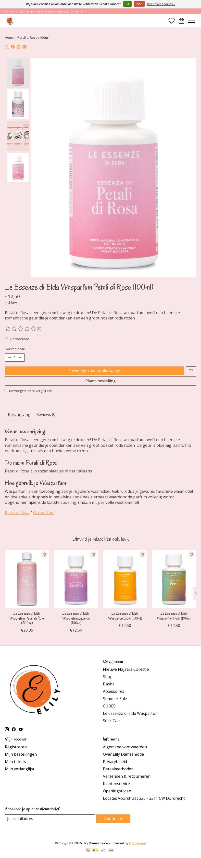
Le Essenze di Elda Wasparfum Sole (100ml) (125, 616)
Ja (127, 4)
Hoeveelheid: (15, 349)
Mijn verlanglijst (19, 769)
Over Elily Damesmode (123, 754)
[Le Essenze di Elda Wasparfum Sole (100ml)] (125, 579)
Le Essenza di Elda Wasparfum (131, 713)
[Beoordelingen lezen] (21, 329)
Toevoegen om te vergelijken (30, 390)
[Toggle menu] (191, 21)
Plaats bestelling (100, 381)
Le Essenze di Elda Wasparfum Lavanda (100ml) (76, 618)
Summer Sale (115, 698)
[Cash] (88, 850)
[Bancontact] (103, 850)
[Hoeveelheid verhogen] (20, 357)
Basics (108, 684)
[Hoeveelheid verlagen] (9, 357)
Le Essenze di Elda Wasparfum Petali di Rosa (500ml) (27, 618)
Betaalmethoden (118, 769)
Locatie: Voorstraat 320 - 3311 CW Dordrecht (144, 798)
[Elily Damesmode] (9, 21)
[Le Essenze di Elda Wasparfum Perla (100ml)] (174, 579)
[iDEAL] (95, 850)
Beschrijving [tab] (19, 414)
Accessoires (113, 691)
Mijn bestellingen (21, 754)
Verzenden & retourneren (127, 776)
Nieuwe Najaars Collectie (126, 669)
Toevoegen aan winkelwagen (95, 370)
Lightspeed (137, 843)
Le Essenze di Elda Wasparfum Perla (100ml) (174, 616)
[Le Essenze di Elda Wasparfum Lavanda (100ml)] (76, 579)
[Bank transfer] (111, 850)
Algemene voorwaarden (125, 747)
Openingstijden (117, 791)
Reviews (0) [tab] (46, 414)
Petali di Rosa (17, 512)
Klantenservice (116, 783)
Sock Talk (112, 720)
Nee (139, 4)
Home (9, 37)
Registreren (16, 747)
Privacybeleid (115, 761)
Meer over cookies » (161, 4)
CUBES (109, 706)
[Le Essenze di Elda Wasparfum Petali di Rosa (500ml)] (27, 579)
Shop (108, 676)
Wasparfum (43, 512)
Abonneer (113, 818)
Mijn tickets (15, 761)
